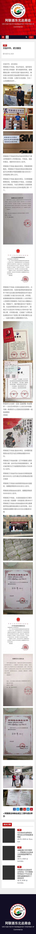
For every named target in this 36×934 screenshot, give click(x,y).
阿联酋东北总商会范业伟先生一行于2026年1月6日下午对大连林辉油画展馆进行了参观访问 (25, 874)
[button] (26, 37)
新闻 (5, 45)
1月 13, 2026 (21, 880)
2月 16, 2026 (21, 839)
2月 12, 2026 (21, 859)
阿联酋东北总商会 (18, 20)
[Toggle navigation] (7, 37)
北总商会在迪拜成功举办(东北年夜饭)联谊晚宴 (25, 835)
